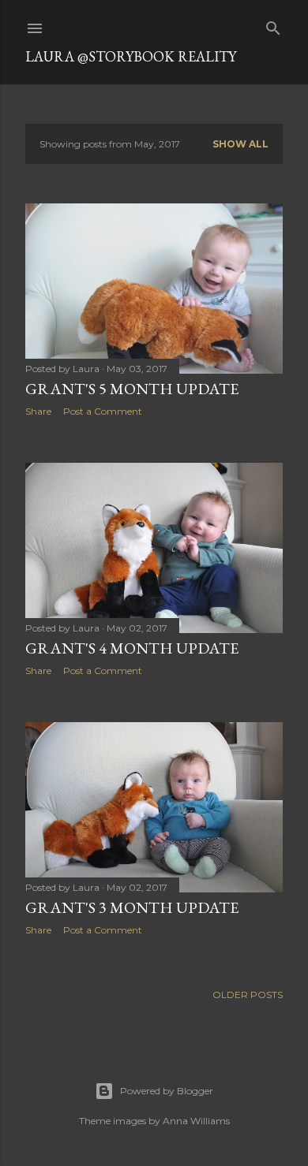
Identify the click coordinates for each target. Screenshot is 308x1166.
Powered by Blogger (166, 1091)
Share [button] (38, 411)
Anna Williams (196, 1121)
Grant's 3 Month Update (132, 907)
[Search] (273, 24)
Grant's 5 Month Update (132, 388)
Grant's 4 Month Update (132, 648)
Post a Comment (102, 411)
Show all (240, 144)
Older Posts (247, 994)
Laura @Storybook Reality (130, 56)
